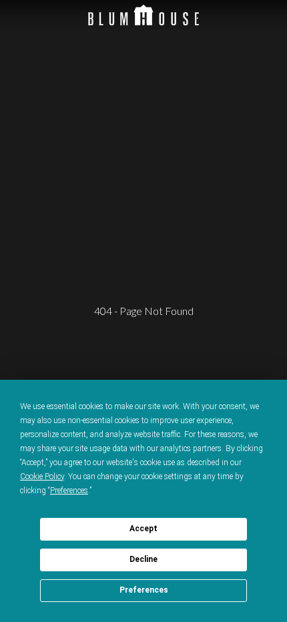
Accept (143, 528)
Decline (143, 559)
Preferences (143, 590)
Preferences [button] (69, 490)
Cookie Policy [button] (42, 476)
